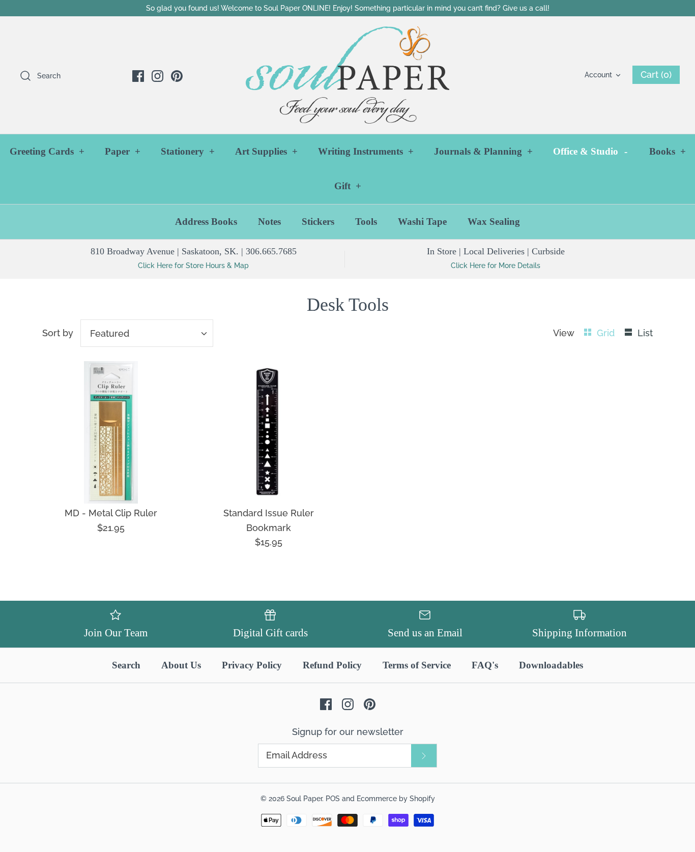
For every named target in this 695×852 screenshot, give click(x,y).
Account (598, 74)
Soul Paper (304, 798)
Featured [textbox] (109, 333)
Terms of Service (417, 665)
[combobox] (146, 333)
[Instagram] (157, 76)
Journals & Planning (483, 151)
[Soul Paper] (347, 75)
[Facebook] (138, 76)
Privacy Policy (252, 665)
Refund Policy (332, 665)
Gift (347, 186)
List (645, 333)
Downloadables (551, 665)
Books (667, 151)
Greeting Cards (47, 151)
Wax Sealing (494, 221)
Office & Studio (590, 151)
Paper (122, 151)
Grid (607, 333)
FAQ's (485, 665)
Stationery (188, 151)
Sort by (57, 333)
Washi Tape (422, 221)
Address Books (206, 221)
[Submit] (424, 755)
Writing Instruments (366, 151)
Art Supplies (266, 151)
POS (333, 798)
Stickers (318, 221)
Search (126, 665)
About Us (181, 665)
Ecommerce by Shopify (396, 798)
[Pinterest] (177, 76)
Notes (269, 221)
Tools (366, 221)
